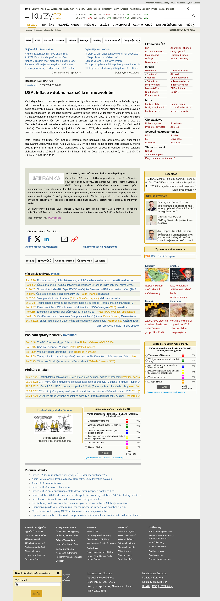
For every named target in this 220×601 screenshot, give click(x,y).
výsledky (73, 105)
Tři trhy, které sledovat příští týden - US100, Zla (111, 68)
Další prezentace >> (184, 189)
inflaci (90, 132)
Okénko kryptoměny (135, 320)
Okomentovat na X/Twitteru (41, 246)
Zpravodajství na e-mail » (170, 249)
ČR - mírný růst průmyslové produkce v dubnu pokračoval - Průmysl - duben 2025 (85, 391)
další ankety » (118, 458)
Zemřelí (174, 126)
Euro (69, 535)
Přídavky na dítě (32, 539)
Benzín (102, 556)
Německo (150, 142)
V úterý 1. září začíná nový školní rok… (47, 53)
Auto (151, 531)
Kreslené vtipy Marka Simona (54, 410)
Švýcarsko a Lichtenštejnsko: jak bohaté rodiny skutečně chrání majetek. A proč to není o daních (171, 238)
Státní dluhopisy (154, 154)
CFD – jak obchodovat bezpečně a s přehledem (185, 182)
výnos (125, 147)
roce (116, 128)
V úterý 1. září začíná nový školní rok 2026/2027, (112, 53)
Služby (97, 40)
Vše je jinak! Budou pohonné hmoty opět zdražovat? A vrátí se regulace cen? (175, 208)
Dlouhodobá (151, 92)
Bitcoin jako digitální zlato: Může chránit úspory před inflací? (73, 320)
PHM (96, 556)
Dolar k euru (98, 151)
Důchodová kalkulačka (35, 535)
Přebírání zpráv (166, 256)
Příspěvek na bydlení (35, 543)
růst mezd (61, 139)
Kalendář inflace (64, 260)
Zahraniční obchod (180, 47)
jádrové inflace (51, 124)
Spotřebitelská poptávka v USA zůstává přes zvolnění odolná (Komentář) (80, 376)
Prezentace (170, 173)
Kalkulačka (135, 9)
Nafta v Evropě (94, 559)
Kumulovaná (152, 95)
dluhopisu (30, 151)
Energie (124, 9)
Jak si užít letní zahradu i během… (177, 178)
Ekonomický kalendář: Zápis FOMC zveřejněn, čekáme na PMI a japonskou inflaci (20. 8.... (88, 289)
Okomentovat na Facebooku (100, 246)
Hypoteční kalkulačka (35, 555)
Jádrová (174, 74)
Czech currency (156, 555)
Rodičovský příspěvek (35, 547)
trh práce (47, 139)
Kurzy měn (68, 9)
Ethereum (111, 543)
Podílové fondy (104, 535)
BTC (96, 14)
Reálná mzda (177, 104)
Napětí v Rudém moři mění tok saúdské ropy (50, 60)
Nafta (109, 556)
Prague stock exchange (160, 559)
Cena (157, 531)
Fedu (103, 139)
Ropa (115, 18)
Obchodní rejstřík (153, 3)
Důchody (60, 561)
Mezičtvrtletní (152, 84)
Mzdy (148, 100)
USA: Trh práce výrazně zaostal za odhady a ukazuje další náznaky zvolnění (82, 395)
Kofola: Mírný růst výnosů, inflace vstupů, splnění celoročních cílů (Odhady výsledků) (80, 503)
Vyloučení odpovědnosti (100, 577)
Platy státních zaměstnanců (160, 158)
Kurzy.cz (28, 30)
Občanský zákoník (126, 547)
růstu (97, 124)
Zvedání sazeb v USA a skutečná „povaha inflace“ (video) (69, 316)
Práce (154, 9)
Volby (151, 546)
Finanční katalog (156, 542)
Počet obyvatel (153, 123)
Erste (133, 18)
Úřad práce (61, 544)
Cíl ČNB (174, 92)
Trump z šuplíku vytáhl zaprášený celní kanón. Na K (114, 64)
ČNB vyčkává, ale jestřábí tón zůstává (174, 221)
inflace (39, 101)
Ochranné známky (126, 543)
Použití (146, 586)
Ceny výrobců (132, 40)
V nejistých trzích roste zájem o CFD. (179, 186)
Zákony (146, 9)
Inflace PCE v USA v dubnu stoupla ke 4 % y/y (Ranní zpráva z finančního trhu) (83, 386)
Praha (184, 77)
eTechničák (161, 538)
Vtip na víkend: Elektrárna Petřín (103, 60)
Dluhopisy (91, 535)
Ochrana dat (94, 573)
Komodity (150, 266)
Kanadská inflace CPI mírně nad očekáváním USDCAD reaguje (73, 307)
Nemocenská (62, 553)
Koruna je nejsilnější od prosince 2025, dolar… (51, 68)
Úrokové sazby (63, 531)
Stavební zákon (125, 555)
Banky (59, 527)
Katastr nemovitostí (126, 535)
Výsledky (30, 101)
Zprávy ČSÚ (44, 260)
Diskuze (170, 9)
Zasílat (36, 593)
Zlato (114, 14)
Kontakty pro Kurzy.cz (154, 581)
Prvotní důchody (179, 58)
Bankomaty (70, 527)
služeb (136, 116)
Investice (30, 85)
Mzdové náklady (179, 111)
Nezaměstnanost (54, 40)
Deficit (148, 151)
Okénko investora (156, 195)
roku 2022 (88, 128)
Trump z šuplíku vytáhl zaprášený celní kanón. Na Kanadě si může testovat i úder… (84, 356)
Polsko (174, 135)
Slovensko (176, 138)
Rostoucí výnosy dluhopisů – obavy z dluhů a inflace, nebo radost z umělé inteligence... (86, 280)
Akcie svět (56, 9)
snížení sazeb (53, 147)
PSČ (133, 531)
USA (147, 135)
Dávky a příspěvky (65, 549)
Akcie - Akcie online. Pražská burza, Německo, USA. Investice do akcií (72, 478)
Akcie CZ (45, 9)
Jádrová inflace (81, 112)
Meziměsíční (152, 88)
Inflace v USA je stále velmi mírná (51, 487)
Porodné (73, 553)
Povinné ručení (32, 559)
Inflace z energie (179, 84)
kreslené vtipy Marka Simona (54, 439)
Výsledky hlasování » (94, 458)
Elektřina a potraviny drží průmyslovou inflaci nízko (65, 311)
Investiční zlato (99, 552)
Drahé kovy (92, 548)
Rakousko (175, 142)
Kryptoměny (92, 543)
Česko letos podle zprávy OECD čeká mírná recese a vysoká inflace (70, 511)
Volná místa (69, 540)
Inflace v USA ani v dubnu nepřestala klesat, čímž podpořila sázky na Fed (73, 491)
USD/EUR (49, 155)
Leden (173, 70)
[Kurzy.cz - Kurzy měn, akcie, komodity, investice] (46, 19)
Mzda (70, 544)
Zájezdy (165, 3)
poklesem (104, 147)
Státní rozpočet (155, 147)
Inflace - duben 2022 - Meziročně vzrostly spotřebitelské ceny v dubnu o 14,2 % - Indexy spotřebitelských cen (86, 495)
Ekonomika (48, 30)
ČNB (37, 40)
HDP (28, 40)
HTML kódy (166, 586)
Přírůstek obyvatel (155, 126)
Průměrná (152, 81)
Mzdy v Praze (152, 111)
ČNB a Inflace (177, 88)
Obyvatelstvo (153, 119)
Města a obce (124, 531)
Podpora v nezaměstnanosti (69, 557)
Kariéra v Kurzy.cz (152, 577)
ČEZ (133, 14)
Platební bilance (179, 55)
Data (27, 139)
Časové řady (84, 260)
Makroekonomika (110, 298)
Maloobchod (152, 55)
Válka (161, 9)
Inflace (72, 40)
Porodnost (176, 123)
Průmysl (84, 40)
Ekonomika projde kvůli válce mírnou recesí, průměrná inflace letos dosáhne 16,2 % (79, 507)
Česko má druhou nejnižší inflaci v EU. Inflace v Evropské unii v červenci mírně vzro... (85, 284)
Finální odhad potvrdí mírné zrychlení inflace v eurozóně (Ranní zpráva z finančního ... (84, 302)
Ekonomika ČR (155, 44)
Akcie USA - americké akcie (47, 483)
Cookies (107, 573)
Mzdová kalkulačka (180, 107)
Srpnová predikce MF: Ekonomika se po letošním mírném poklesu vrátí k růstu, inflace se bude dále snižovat (86, 515)
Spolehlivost (166, 531)
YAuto (173, 3)
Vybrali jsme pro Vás (97, 49)
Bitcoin (97, 9)
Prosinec (183, 70)
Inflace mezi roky (179, 81)
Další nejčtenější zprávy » (66, 72)
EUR (78, 14)
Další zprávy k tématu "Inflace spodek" (118, 325)
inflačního (125, 101)
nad (64, 120)
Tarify (116, 9)
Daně (120, 559)
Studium (197, 3)
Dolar (75, 535)
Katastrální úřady (126, 539)
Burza (89, 531)
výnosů (115, 147)
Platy (76, 544)
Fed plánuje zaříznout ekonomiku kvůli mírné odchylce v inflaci (67, 499)
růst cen (55, 120)
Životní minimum (32, 551)
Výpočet (42, 527)
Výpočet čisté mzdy (34, 531)
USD (78, 18)
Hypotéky (107, 9)
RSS (153, 256)
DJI (95, 18)
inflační (55, 128)
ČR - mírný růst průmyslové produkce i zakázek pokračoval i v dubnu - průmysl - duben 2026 (91, 381)
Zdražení (100, 260)
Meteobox (181, 3)
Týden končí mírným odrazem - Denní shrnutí (63, 361)
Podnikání (122, 527)
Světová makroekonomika (162, 131)
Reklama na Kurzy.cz (154, 573)
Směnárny (60, 535)
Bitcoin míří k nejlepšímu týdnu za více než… (50, 64)
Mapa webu (160, 546)
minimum (127, 112)
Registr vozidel (156, 535)
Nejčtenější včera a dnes (39, 49)
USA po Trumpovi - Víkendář (101, 57)
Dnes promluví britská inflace (52, 298)
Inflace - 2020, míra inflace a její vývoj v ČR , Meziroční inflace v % (69, 475)
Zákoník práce (124, 551)
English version (156, 551)
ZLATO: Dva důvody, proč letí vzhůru (46, 57)
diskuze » (108, 458)
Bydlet (189, 3)
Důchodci (175, 77)
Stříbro (110, 552)
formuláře (128, 559)
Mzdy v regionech (154, 107)
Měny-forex (175, 301)
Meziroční (150, 70)
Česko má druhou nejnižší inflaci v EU (57, 293)
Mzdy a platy (152, 104)
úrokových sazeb (48, 143)
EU (146, 138)
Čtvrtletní (152, 74)
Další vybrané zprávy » (128, 72)
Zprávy (35, 9)
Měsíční (151, 77)
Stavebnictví (112, 40)
